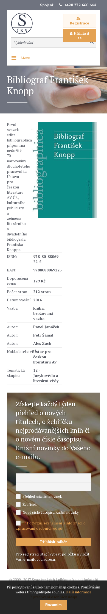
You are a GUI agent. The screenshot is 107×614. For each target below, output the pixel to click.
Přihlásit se (81, 35)
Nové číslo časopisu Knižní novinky (50, 512)
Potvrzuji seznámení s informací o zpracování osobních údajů (51, 525)
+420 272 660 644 (80, 4)
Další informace (78, 592)
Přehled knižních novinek (42, 496)
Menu (25, 57)
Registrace (79, 23)
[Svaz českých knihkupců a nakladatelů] (24, 23)
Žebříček (29, 504)
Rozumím (53, 605)
